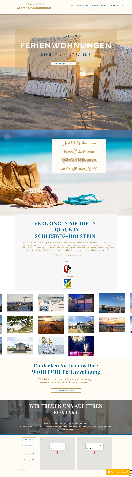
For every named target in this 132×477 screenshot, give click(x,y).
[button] (82, 6)
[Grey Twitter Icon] (33, 459)
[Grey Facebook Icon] (25, 459)
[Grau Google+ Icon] (29, 459)
